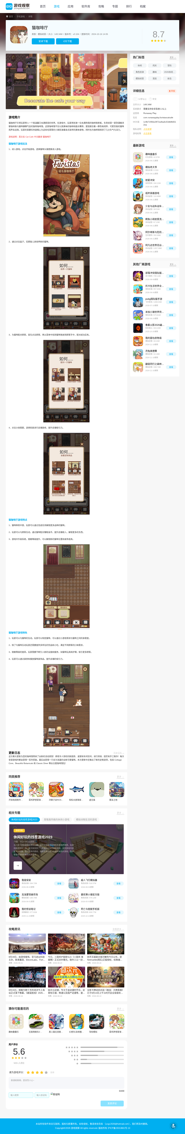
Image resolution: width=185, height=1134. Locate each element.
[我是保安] (14, 883)
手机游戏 (21, 16)
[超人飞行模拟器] (74, 883)
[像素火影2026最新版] (138, 328)
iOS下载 (67, 41)
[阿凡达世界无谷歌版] (138, 248)
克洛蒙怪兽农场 (30, 894)
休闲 (140, 65)
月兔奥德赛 (151, 351)
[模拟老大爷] (138, 170)
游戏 (57, 6)
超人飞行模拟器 (89, 880)
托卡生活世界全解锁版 (155, 286)
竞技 (155, 78)
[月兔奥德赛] (138, 354)
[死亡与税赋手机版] (74, 912)
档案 (143, 6)
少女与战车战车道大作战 (155, 206)
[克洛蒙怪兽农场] (14, 898)
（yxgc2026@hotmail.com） (116, 1124)
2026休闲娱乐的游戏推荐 (170, 72)
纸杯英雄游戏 (152, 193)
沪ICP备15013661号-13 (119, 1128)
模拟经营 (140, 78)
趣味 (155, 72)
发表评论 (112, 1103)
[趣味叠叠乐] (138, 157)
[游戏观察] (17, 6)
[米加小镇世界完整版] (138, 315)
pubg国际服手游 (153, 299)
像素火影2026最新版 (155, 325)
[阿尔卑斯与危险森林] (138, 235)
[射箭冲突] (138, 183)
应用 (70, 6)
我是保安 (26, 880)
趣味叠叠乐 (151, 154)
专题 (115, 6)
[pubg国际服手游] (138, 302)
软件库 (86, 6)
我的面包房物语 (153, 338)
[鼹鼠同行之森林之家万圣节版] (138, 367)
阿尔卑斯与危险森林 (155, 232)
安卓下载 (43, 41)
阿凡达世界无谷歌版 (155, 245)
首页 (43, 6)
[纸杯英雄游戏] (138, 196)
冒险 (170, 65)
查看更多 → (118, 929)
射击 (170, 78)
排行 (129, 6)
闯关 (155, 65)
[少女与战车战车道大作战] (138, 209)
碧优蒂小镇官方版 (90, 894)
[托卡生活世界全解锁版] (138, 289)
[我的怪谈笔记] (14, 912)
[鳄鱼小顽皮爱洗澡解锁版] (138, 222)
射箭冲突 (150, 180)
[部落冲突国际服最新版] (138, 276)
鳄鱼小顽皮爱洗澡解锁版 (155, 219)
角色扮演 (140, 72)
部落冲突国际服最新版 (155, 273)
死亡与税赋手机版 (90, 909)
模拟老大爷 (151, 167)
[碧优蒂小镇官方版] (74, 898)
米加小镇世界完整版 (155, 312)
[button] (9, 81)
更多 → (120, 776)
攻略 (101, 6)
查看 (59, 883)
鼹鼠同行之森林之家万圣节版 (155, 364)
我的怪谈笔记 (29, 909)
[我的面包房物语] (138, 341)
